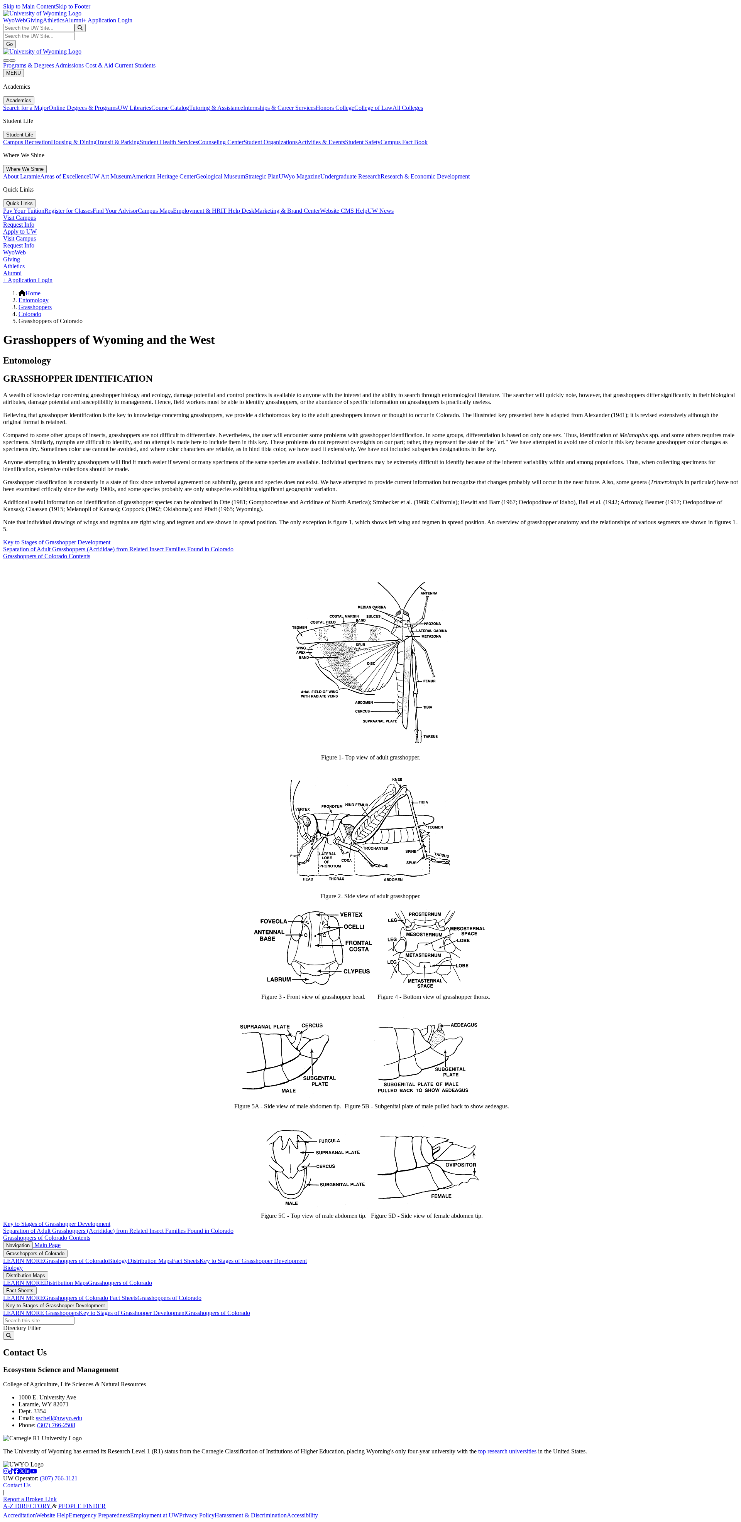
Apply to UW (20, 231)
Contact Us (16, 1485)
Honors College (335, 107)
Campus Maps (155, 210)
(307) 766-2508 (56, 1425)
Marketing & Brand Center (287, 210)
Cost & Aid (100, 65)
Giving (34, 20)
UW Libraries (134, 107)
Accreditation (19, 1515)
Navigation (18, 1245)
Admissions (70, 65)
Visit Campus (19, 217)
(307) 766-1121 (59, 1478)
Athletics (53, 20)
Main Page (47, 1245)
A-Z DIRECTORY (27, 1506)
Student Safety (363, 142)
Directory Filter (22, 1328)
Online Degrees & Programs (83, 107)
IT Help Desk (237, 210)
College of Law (373, 107)
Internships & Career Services (279, 107)
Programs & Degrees (29, 65)
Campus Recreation (27, 142)
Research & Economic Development (425, 176)
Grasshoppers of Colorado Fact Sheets (90, 1298)
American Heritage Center (164, 176)
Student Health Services (169, 142)
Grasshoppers (35, 307)
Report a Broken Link (30, 1499)
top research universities (507, 1451)
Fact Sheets (186, 1261)
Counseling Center (221, 142)
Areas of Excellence (64, 176)
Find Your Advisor (115, 210)
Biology (118, 1261)
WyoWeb (14, 20)
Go (9, 44)
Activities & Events (321, 142)
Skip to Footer (73, 6)
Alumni (73, 20)
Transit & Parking (118, 142)
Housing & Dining (73, 142)
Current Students (135, 65)
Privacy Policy (197, 1515)
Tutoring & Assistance (216, 107)
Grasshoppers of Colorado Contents (46, 556)
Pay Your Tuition (23, 210)
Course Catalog (170, 107)
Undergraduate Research (350, 176)
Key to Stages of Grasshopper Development (56, 542)
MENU (13, 73)
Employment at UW (154, 1515)
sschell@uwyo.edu (59, 1418)
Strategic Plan (262, 176)
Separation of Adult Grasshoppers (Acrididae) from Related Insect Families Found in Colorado (118, 549)
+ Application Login (107, 20)
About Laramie (21, 176)
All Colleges (407, 107)
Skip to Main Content (29, 6)
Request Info (18, 224)
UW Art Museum (110, 176)
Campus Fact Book (404, 142)
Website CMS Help (343, 210)
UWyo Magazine (299, 176)
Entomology (34, 300)
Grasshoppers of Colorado (35, 1253)
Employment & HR (197, 210)
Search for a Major (26, 107)
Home (33, 293)
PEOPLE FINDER (82, 1506)
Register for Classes (68, 210)
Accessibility (302, 1515)
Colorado (30, 314)
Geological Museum (220, 176)
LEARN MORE (23, 1261)
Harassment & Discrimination (251, 1515)
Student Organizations (271, 142)
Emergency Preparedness (99, 1515)
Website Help (52, 1515)
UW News (380, 210)
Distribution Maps (150, 1261)
